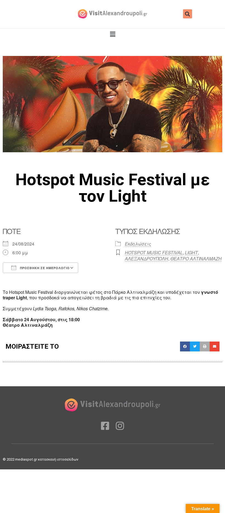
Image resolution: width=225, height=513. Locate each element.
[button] (187, 13)
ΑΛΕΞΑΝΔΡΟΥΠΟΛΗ (146, 258)
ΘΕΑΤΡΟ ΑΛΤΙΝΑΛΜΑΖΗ (196, 258)
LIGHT (191, 252)
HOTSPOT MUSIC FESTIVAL (154, 252)
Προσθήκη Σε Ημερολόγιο (44, 268)
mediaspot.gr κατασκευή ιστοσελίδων (47, 459)
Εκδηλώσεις (138, 244)
